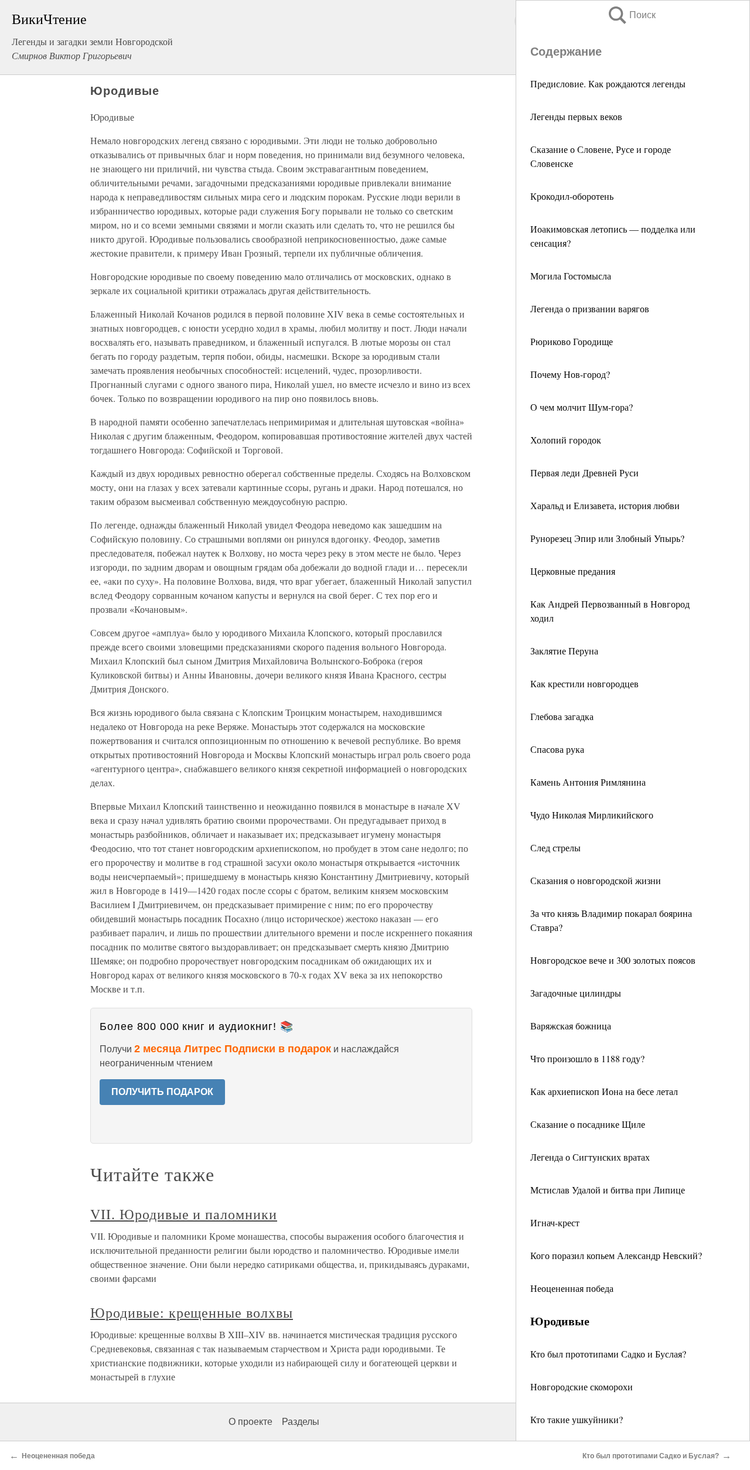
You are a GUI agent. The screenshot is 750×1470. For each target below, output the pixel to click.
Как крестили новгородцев (584, 683)
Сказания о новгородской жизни (595, 880)
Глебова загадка (562, 716)
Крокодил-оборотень (571, 196)
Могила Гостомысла (570, 276)
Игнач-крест (554, 1222)
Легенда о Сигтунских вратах (590, 1157)
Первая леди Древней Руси (584, 472)
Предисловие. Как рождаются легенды (608, 83)
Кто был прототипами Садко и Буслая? (608, 1354)
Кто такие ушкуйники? (576, 1419)
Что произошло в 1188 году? (587, 1058)
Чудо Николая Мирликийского (591, 815)
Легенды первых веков (577, 116)
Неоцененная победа (571, 1288)
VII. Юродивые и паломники (183, 1214)
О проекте (250, 1422)
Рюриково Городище (571, 341)
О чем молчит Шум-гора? (581, 407)
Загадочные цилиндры (575, 993)
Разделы (300, 1422)
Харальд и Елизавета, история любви (605, 505)
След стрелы (555, 847)
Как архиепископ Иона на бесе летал (604, 1091)
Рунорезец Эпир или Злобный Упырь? (607, 538)
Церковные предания (572, 571)
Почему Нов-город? (570, 374)
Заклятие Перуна (564, 650)
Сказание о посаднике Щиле (587, 1124)
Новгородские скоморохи (581, 1386)
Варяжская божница (570, 1025)
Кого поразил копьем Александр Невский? (616, 1255)
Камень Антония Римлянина (588, 782)
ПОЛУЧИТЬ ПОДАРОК (162, 1092)
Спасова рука (557, 749)
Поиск (631, 15)
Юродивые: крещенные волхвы (191, 1312)
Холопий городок (565, 440)
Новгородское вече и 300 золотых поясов (613, 960)
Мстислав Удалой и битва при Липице (607, 1189)
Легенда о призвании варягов (589, 308)
